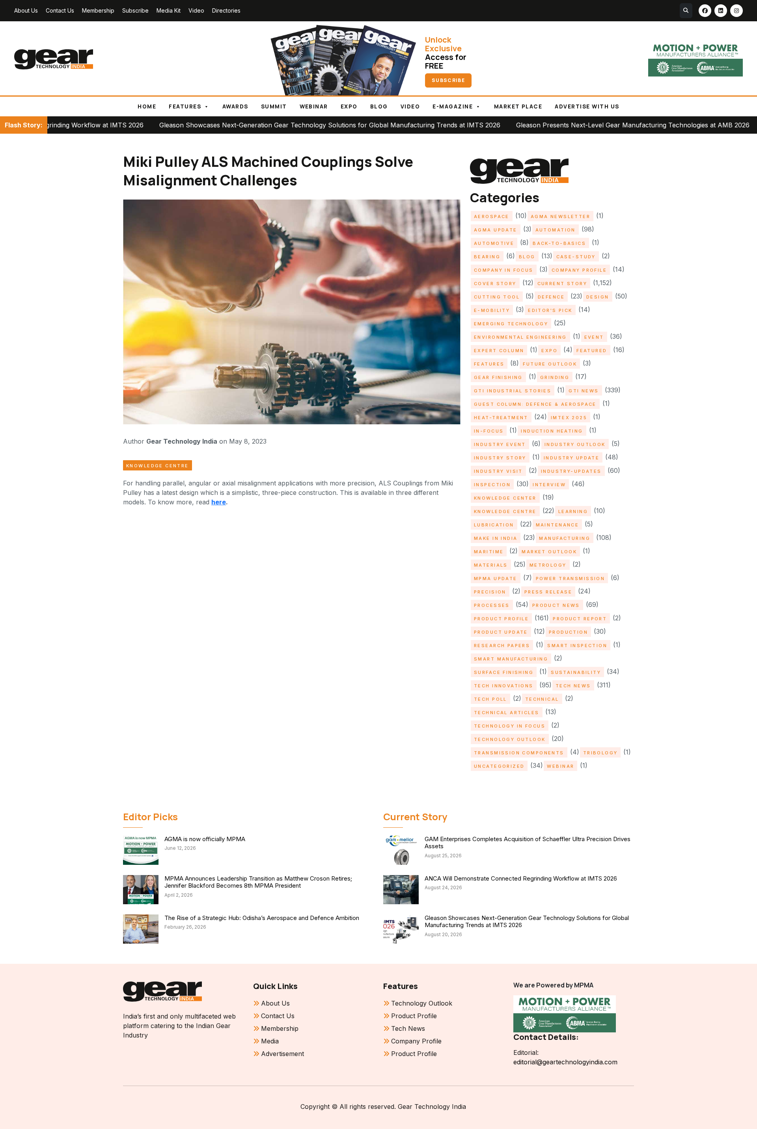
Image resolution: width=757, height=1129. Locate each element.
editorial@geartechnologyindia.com (565, 1062)
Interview (549, 484)
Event (594, 337)
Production (568, 632)
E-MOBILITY (492, 310)
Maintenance (557, 525)
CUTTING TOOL (497, 297)
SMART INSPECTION (577, 645)
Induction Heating (552, 431)
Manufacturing (564, 538)
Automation (555, 230)
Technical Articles (506, 712)
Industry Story (500, 458)
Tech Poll (490, 699)
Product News (556, 605)
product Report (580, 618)
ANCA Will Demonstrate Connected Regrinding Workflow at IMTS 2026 (521, 878)
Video (196, 10)
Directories (226, 10)
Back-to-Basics (559, 243)
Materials (491, 565)
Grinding (554, 377)
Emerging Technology (511, 324)
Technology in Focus (509, 726)
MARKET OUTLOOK (549, 551)
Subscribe (135, 10)
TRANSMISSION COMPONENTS (519, 753)
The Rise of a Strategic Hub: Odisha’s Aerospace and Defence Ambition (261, 918)
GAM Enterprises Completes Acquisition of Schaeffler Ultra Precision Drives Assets (527, 842)
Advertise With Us (587, 106)
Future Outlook (550, 364)
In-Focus (488, 431)
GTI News (584, 391)
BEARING (487, 256)
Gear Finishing (498, 377)
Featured (591, 350)
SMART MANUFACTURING (511, 659)
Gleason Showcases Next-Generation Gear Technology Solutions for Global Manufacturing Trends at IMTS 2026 (269, 125)
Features (185, 106)
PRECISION (490, 592)
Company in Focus (503, 270)
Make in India (495, 538)
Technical (542, 699)
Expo (349, 106)
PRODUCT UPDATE (501, 632)
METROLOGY (548, 565)
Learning (573, 511)
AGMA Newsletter (560, 216)
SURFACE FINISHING (503, 672)
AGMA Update (495, 230)
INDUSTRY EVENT (500, 444)
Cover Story (495, 283)
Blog (379, 106)
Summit (274, 106)
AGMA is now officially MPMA (204, 839)
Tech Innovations (503, 686)
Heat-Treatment (501, 417)
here (218, 502)
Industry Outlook (575, 444)
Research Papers (502, 645)
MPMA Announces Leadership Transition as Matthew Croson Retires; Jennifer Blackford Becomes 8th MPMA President (258, 882)
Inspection (492, 484)
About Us (26, 10)
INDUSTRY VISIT (498, 471)
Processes (492, 605)
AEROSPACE (491, 216)
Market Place (518, 106)
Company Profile (579, 270)
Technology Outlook (510, 739)
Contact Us (60, 10)
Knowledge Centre (157, 465)
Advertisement (282, 1054)
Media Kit (169, 10)
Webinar (314, 106)
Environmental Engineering (520, 337)
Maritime (488, 551)
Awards (235, 106)
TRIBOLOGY (600, 753)
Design (597, 297)
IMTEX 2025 (569, 417)
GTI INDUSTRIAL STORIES (512, 391)
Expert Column (499, 350)
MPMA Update (495, 578)
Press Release (548, 592)
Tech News (573, 686)
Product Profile (501, 618)
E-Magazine (453, 106)
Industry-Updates (571, 471)
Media (270, 1041)
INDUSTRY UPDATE (571, 458)
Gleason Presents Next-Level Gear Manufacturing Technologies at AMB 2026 (572, 125)
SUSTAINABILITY (576, 672)
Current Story (562, 283)
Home (147, 106)
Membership (98, 10)
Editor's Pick (550, 310)
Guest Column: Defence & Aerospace (535, 404)
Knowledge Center (505, 498)
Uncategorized (499, 766)
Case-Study (576, 256)
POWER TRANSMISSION (570, 578)
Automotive (494, 243)
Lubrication (494, 525)
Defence (551, 297)
